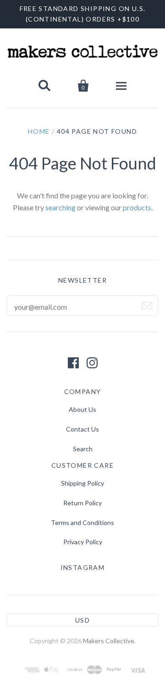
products (137, 207)
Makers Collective (108, 641)
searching (60, 207)
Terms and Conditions (82, 522)
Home (39, 131)
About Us (82, 409)
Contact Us (82, 429)
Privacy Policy (82, 542)
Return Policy (82, 503)
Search (83, 449)
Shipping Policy (82, 483)
